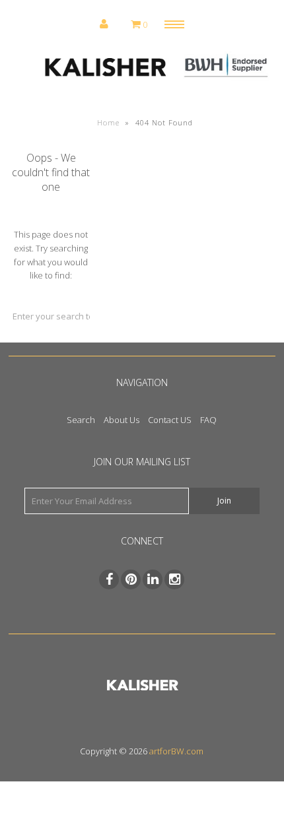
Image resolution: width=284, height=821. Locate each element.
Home (108, 122)
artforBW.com (176, 751)
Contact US (170, 420)
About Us (121, 420)
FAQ (208, 420)
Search (81, 420)
